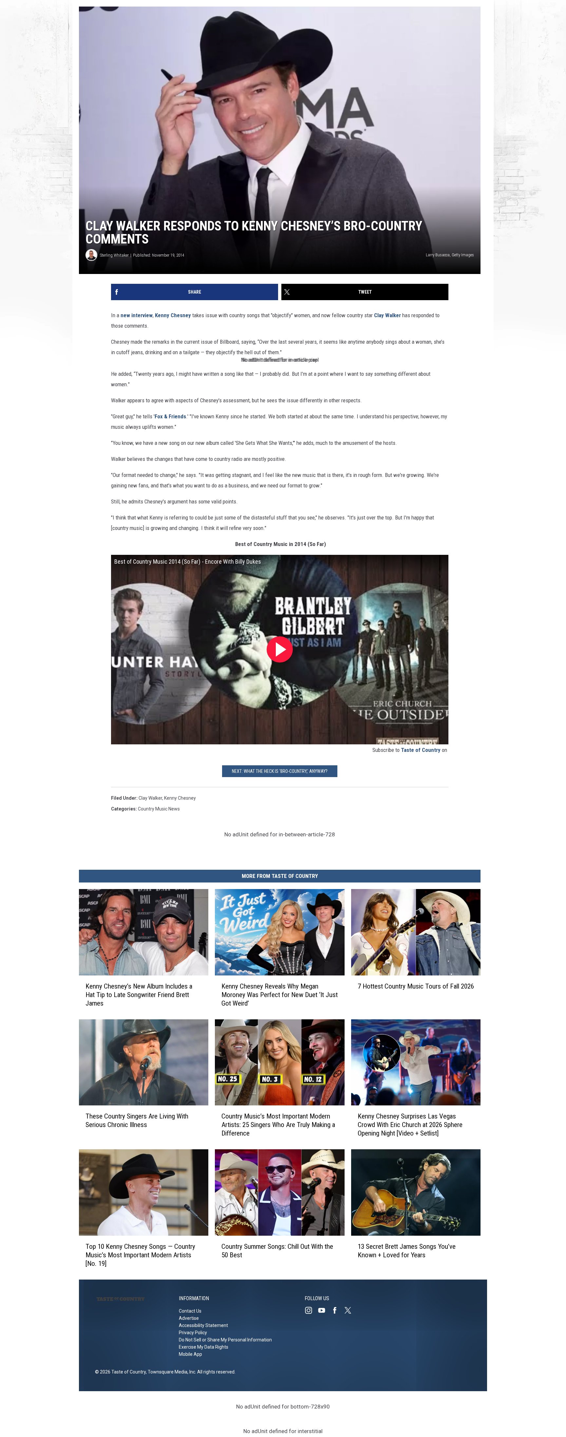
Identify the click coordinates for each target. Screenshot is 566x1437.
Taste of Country (421, 750)
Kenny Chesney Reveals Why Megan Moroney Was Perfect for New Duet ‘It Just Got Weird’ (279, 994)
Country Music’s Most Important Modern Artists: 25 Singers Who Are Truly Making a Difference (278, 1124)
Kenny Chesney (173, 315)
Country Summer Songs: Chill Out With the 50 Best (277, 1251)
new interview (137, 315)
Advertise (189, 1318)
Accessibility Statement (203, 1325)
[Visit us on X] (350, 1310)
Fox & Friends (170, 416)
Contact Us (190, 1311)
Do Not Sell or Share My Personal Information (225, 1339)
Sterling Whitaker (114, 255)
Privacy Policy (193, 1332)
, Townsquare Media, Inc (170, 1371)
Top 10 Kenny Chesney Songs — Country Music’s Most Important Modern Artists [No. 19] (140, 1255)
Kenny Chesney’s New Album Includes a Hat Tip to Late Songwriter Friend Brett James (138, 994)
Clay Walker (387, 315)
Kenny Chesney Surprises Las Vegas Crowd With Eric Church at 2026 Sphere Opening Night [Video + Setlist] (410, 1124)
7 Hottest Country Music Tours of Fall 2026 (416, 986)
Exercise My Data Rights (203, 1347)
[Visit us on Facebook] (337, 1310)
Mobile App (190, 1354)
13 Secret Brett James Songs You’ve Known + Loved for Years (407, 1251)
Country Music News (159, 808)
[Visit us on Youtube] (324, 1310)
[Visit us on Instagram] (311, 1310)
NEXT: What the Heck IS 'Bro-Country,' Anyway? (280, 771)
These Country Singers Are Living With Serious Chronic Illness (136, 1120)
